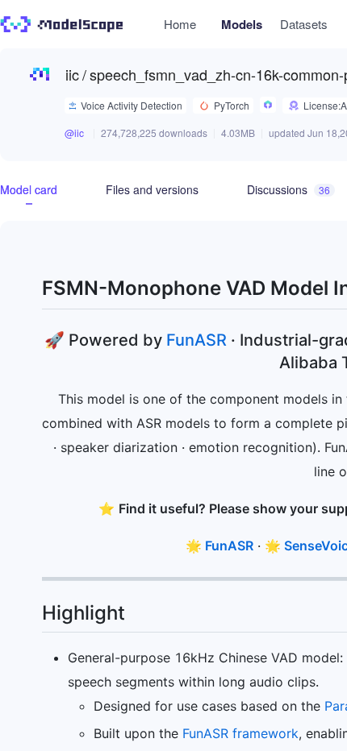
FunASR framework (240, 733)
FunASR (196, 340)
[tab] (28, 189)
